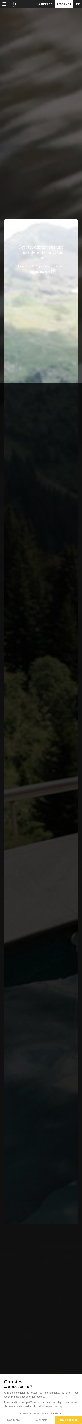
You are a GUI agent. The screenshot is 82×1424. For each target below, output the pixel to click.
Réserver (63, 4)
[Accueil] (14, 3)
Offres (46, 4)
